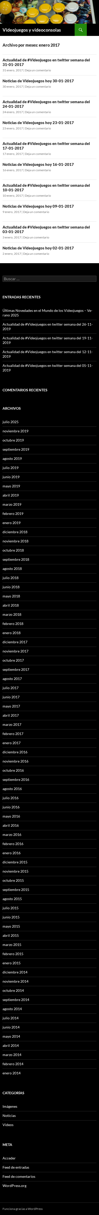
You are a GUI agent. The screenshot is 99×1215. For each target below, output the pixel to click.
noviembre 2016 (15, 761)
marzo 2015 (12, 944)
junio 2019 (11, 477)
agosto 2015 (12, 899)
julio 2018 (11, 578)
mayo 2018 (11, 596)
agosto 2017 (12, 678)
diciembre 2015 (15, 862)
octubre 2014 (13, 990)
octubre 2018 (13, 550)
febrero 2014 (13, 1064)
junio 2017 (11, 697)
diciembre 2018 (15, 532)
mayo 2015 (11, 926)
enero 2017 (12, 743)
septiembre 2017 (16, 669)
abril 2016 (11, 825)
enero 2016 (12, 853)
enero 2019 (12, 522)
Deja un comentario (38, 70)
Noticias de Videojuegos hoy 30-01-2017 (38, 80)
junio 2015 (11, 917)
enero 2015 (12, 963)
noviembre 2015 (15, 871)
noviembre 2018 (15, 541)
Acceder (9, 1158)
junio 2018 (11, 587)
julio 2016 (11, 798)
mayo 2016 (11, 816)
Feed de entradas (16, 1167)
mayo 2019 (11, 486)
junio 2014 (11, 1027)
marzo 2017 (12, 724)
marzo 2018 (12, 614)
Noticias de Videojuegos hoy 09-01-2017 (38, 206)
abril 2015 (11, 935)
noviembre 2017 (15, 651)
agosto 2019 (12, 458)
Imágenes (10, 1106)
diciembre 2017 (15, 642)
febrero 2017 (13, 733)
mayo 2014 (11, 1036)
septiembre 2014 (16, 999)
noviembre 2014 (15, 981)
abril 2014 (11, 1045)
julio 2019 (11, 467)
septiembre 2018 (16, 559)
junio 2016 (11, 807)
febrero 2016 (13, 844)
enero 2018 (12, 633)
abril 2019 (11, 495)
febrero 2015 (13, 954)
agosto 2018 (12, 568)
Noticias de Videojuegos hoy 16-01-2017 (38, 164)
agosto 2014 (12, 1009)
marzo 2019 (12, 504)
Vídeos (8, 1125)
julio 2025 (11, 422)
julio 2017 (11, 688)
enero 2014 (12, 1073)
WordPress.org (14, 1185)
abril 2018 (11, 605)
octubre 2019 (13, 440)
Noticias (9, 1115)
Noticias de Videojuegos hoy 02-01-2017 (38, 248)
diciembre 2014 (15, 972)
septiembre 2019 (16, 449)
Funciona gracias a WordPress (23, 1209)
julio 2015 (11, 908)
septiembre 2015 (16, 889)
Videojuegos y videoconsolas (32, 30)
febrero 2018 (13, 623)
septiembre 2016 (16, 779)
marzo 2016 (12, 834)
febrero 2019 (13, 513)
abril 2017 (11, 715)
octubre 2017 (13, 660)
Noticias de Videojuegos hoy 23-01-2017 (38, 122)
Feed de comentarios (19, 1176)
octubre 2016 (13, 770)
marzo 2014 (12, 1054)
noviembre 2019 (15, 431)
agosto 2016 (12, 788)
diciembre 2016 (15, 752)
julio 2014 (11, 1018)
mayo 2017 (11, 706)
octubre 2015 (13, 880)
